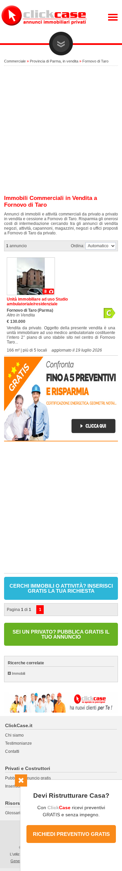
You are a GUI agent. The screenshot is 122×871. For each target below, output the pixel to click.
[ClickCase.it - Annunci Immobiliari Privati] (44, 30)
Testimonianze (18, 743)
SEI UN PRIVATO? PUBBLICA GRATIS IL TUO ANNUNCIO (61, 634)
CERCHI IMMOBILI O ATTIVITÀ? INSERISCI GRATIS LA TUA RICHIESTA (61, 588)
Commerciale (15, 61)
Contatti (12, 751)
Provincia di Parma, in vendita (54, 61)
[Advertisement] (61, 130)
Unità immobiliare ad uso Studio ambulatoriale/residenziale (37, 301)
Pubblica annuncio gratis (28, 778)
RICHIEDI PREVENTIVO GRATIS (71, 834)
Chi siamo (14, 735)
